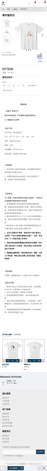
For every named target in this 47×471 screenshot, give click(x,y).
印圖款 (15, 9)
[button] (14, 35)
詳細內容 (23, 104)
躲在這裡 (5, 364)
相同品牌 (17, 334)
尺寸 (3, 82)
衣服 (8, 9)
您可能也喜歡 (7, 334)
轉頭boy (27, 364)
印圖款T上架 (11, 381)
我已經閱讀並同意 (14, 456)
